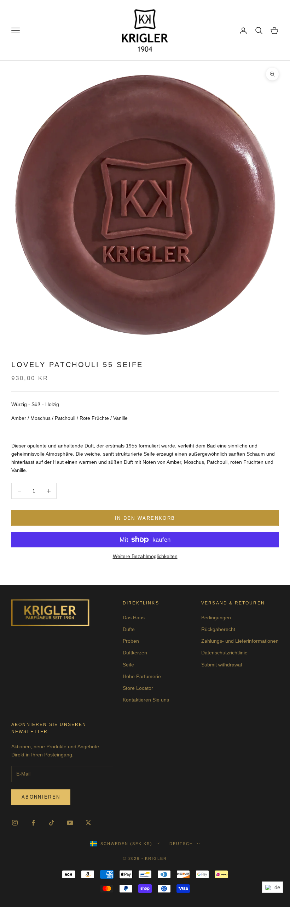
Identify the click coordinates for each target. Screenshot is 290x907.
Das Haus (134, 617)
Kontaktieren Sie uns (146, 700)
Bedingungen (216, 617)
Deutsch (181, 843)
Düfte (129, 629)
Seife (128, 664)
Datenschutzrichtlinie (224, 652)
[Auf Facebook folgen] (33, 822)
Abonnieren (41, 797)
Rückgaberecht (218, 629)
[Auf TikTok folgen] (51, 822)
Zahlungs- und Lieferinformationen (240, 641)
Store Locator (138, 688)
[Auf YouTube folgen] (70, 822)
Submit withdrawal (221, 664)
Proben (131, 641)
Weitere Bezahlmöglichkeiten (145, 556)
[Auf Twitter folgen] (88, 822)
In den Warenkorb (145, 518)
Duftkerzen (135, 652)
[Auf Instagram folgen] (14, 822)
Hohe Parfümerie (142, 676)
